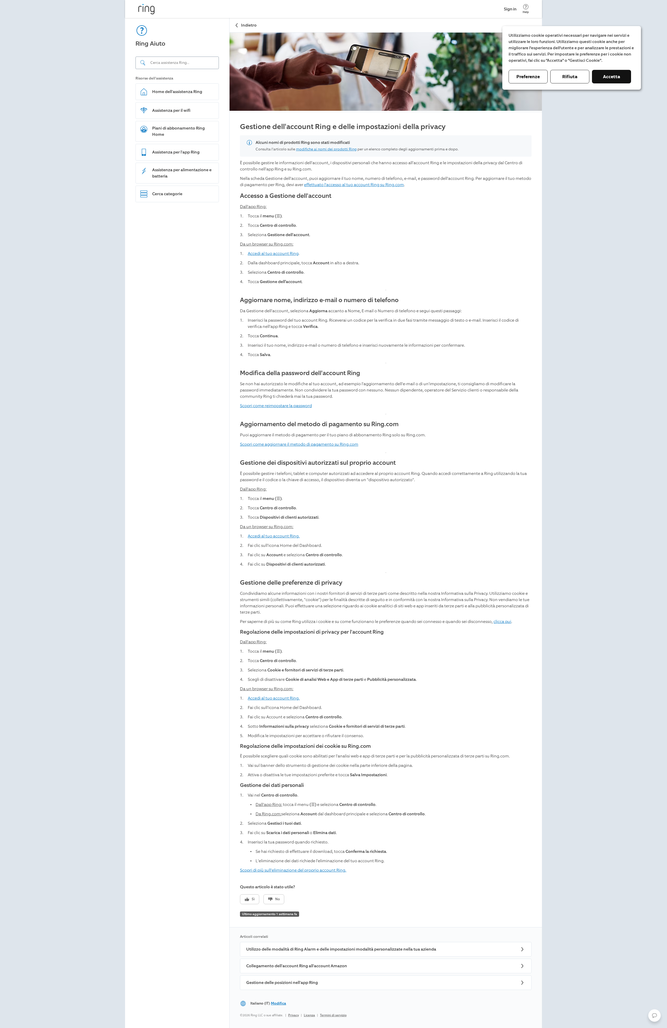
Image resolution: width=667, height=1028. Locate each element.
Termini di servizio (333, 1015)
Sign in (510, 9)
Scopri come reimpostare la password (276, 405)
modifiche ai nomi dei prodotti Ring (326, 149)
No (277, 899)
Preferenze (528, 76)
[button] (654, 1015)
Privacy (293, 1015)
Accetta (611, 76)
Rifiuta (569, 76)
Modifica (278, 1003)
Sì (253, 899)
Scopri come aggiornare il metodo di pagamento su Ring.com (299, 444)
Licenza (309, 1015)
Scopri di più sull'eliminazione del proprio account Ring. (293, 870)
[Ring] (146, 9)
